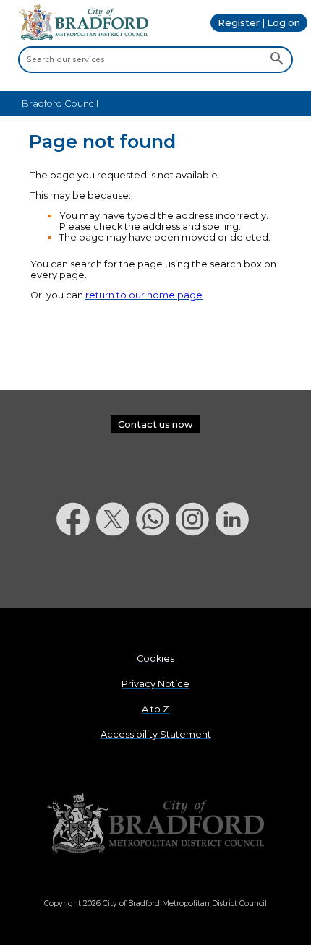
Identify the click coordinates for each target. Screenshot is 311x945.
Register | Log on (259, 22)
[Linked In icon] (235, 573)
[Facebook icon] (76, 573)
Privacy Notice (155, 683)
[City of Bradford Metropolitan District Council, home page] (83, 37)
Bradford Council (60, 103)
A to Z (155, 709)
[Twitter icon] (116, 573)
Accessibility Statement (156, 734)
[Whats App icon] (156, 573)
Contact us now (155, 424)
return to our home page (144, 295)
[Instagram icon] (196, 573)
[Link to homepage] (155, 824)
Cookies (155, 658)
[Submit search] (276, 59)
